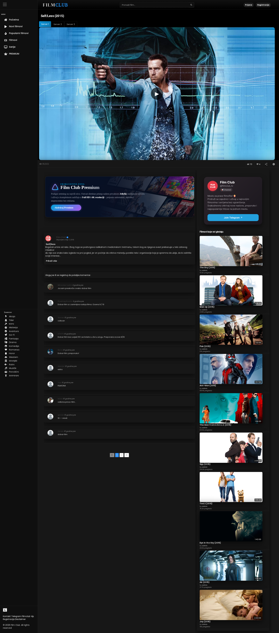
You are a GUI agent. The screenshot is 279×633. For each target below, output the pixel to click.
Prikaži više (51, 260)
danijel (61, 366)
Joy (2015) (205, 621)
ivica (60, 398)
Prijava (248, 5)
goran (61, 415)
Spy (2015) (205, 464)
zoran (61, 431)
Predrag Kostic (65, 301)
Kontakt (7, 616)
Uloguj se (49, 275)
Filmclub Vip (28, 616)
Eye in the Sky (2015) (210, 542)
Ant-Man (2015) (208, 385)
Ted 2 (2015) (206, 503)
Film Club (61, 237)
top (59, 382)
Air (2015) (205, 582)
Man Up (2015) (207, 306)
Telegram (16, 616)
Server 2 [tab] (58, 24)
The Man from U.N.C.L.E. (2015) (215, 424)
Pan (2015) (205, 346)
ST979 (61, 334)
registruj (64, 275)
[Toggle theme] (5, 610)
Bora (60, 350)
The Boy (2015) (207, 267)
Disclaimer (20, 619)
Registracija (9, 619)
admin (204, 270)
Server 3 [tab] (71, 24)
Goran (61, 317)
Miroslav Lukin (65, 285)
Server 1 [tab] (45, 24)
